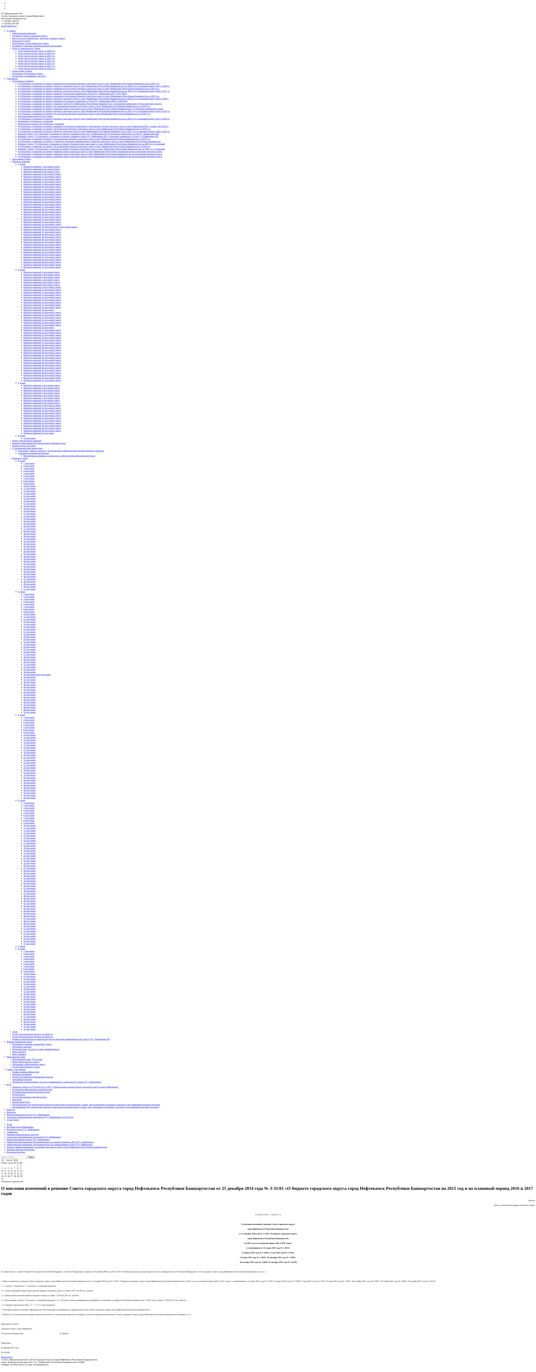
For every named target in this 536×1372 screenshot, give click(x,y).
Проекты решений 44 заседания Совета (42, 249)
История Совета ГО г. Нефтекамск (23, 1129)
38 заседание (29, 556)
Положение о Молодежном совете (28, 1064)
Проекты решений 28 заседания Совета (42, 209)
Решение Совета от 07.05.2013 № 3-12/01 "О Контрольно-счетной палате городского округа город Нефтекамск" (65, 1087)
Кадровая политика (16, 1152)
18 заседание (29, 506)
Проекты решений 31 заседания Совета (42, 217)
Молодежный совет (16, 1057)
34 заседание (29, 546)
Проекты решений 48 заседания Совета (42, 259)
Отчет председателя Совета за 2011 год (36, 63)
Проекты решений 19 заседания (38, 310)
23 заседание (29, 519)
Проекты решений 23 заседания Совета (42, 320)
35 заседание (29, 549)
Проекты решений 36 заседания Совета (42, 229)
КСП (9, 1084)
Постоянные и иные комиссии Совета (30, 43)
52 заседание (29, 931)
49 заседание (29, 584)
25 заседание (29, 524)
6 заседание (28, 476)
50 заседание (29, 586)
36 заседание (29, 551)
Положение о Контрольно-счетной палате (32, 1089)
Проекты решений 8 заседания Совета (41, 169)
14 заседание (29, 496)
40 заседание (29, 561)
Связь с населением (16, 1069)
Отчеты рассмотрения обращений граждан (32, 1077)
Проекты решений (21, 161)
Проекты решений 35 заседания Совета (42, 340)
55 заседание (29, 938)
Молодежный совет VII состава (27, 1059)
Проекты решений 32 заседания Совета (42, 219)
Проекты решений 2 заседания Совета (41, 385)
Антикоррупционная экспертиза (33, 453)
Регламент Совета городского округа (29, 36)
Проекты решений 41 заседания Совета (42, 242)
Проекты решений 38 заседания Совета (42, 234)
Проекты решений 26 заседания (38, 327)
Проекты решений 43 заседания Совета (42, 247)
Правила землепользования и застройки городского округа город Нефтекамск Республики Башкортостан (57, 1147)
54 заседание (29, 936)
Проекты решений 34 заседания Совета (42, 224)
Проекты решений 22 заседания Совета (42, 197)
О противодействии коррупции (27, 448)
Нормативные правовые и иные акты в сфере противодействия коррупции (59, 456)
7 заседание (28, 478)
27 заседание (29, 529)
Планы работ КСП (21, 1102)
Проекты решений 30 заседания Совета (42, 214)
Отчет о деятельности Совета (26, 48)
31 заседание (29, 438)
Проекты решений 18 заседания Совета (42, 192)
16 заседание (29, 501)
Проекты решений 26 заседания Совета (42, 204)
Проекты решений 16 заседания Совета (42, 187)
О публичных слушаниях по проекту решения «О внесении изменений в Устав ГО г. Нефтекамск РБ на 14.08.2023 (72, 101)
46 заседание (29, 576)
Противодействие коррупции (21, 1149)
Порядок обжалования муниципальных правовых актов (39, 443)
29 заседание (29, 534)
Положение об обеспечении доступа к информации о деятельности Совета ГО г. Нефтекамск (56, 1082)
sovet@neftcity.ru (9, 26)
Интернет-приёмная (21, 1074)
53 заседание (29, 933)
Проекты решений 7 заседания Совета (41, 166)
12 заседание (29, 491)
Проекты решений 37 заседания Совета (42, 232)
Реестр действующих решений (26, 441)
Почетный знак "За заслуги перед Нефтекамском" (36, 1049)
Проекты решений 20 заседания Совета (42, 312)
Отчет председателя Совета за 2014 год (36, 56)
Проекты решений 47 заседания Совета (42, 257)
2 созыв (21, 715)
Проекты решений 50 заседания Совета (42, 265)
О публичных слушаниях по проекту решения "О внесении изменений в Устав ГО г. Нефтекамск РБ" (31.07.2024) (72, 93)
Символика (12, 1132)
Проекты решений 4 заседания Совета (41, 275)
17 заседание (29, 503)
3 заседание (28, 468)
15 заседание (29, 498)
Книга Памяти (19, 1054)
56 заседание (29, 941)
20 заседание (29, 511)
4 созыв (21, 270)
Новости (11, 1109)
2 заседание (28, 466)
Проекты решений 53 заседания (38, 433)
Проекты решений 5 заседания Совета (41, 393)
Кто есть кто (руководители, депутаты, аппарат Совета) (38, 38)
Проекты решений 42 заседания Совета (42, 244)
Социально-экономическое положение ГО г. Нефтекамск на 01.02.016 (40, 1117)
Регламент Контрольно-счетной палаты (31, 1092)
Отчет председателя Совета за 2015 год (36, 53)
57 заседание (29, 944)
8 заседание (28, 481)
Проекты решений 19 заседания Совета (42, 194)
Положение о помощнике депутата (29, 76)
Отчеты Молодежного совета (26, 1067)
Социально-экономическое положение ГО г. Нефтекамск (34, 1137)
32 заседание (29, 541)
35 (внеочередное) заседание (37, 674)
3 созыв (21, 164)
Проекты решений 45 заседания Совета (42, 252)
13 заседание (29, 493)
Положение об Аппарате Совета (27, 73)
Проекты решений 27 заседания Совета (42, 207)
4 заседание (28, 471)
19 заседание (29, 508)
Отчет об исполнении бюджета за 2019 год (32, 1034)
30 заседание (29, 536)
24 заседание (29, 521)
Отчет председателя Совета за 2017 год (36, 66)
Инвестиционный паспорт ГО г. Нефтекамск (28, 1115)
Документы (12, 78)
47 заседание (29, 579)
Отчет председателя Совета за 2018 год (36, 68)
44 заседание (29, 571)
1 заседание (28, 463)
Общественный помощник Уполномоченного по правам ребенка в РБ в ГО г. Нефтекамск (50, 1144)
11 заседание (29, 488)
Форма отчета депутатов (24, 446)
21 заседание (29, 513)
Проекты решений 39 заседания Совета (42, 237)
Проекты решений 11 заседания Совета (42, 176)
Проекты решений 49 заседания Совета (42, 262)
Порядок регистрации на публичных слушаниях (41, 124)
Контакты (17, 1099)
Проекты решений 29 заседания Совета (42, 212)
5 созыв (21, 383)
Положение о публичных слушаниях (35, 121)
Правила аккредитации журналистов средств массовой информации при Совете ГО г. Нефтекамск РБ (61, 1039)
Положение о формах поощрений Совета (32, 1044)
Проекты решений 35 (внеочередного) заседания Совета (50, 227)
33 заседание (29, 544)
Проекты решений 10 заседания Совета (42, 174)
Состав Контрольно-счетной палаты (29, 1097)
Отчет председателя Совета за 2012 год (36, 61)
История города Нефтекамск (20, 1127)
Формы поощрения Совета (19, 1042)
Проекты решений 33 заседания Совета (42, 222)
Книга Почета (19, 1052)
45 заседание (29, 574)
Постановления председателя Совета (35, 116)
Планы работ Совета (22, 71)
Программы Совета (21, 159)
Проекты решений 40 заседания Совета (42, 239)
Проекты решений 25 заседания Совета (42, 202)
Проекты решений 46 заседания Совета (42, 254)
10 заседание (29, 486)
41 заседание (29, 564)
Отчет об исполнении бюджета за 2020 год (32, 1037)
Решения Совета (20, 458)
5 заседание (28, 473)
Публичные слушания (22, 81)
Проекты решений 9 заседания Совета (41, 171)
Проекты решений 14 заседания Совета (42, 184)
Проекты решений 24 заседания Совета (42, 199)
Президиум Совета (21, 41)
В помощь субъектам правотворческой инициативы (37, 46)
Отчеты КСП (18, 1094)
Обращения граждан (22, 1079)
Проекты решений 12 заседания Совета (42, 179)
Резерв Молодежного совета (25, 1062)
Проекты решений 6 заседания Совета (41, 277)
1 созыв (21, 946)
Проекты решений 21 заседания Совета (42, 315)
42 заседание (29, 566)
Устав (15, 1032)
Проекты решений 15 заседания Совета (42, 300)
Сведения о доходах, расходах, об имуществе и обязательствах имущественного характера (61, 451)
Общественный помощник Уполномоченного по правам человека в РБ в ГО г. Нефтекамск (50, 1142)
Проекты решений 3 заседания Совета (41, 272)
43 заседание (29, 569)
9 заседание (28, 483)
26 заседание (29, 526)
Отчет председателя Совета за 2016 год (36, 51)
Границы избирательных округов (23, 1134)
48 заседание (29, 581)
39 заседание (29, 559)
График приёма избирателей (25, 1072)
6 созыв (21, 436)
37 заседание (29, 554)
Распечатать (7, 1357)
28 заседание (29, 531)
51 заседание (29, 589)
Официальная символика (24, 33)
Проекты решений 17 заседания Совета (42, 189)
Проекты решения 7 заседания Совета (41, 280)
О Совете (11, 31)
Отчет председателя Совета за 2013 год (36, 58)
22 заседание (29, 516)
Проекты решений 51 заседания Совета (42, 380)
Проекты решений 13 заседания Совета (42, 182)
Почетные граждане (21, 1047)
